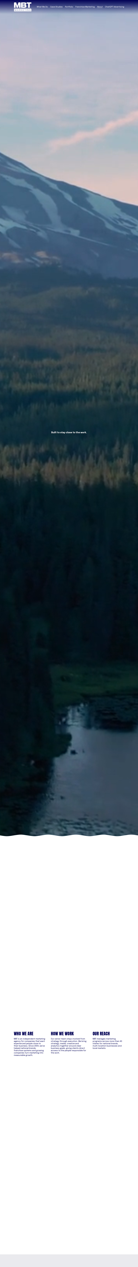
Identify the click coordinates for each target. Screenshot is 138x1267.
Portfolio (69, 7)
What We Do (42, 7)
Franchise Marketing (85, 7)
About (100, 7)
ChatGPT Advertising (114, 7)
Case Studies (56, 7)
